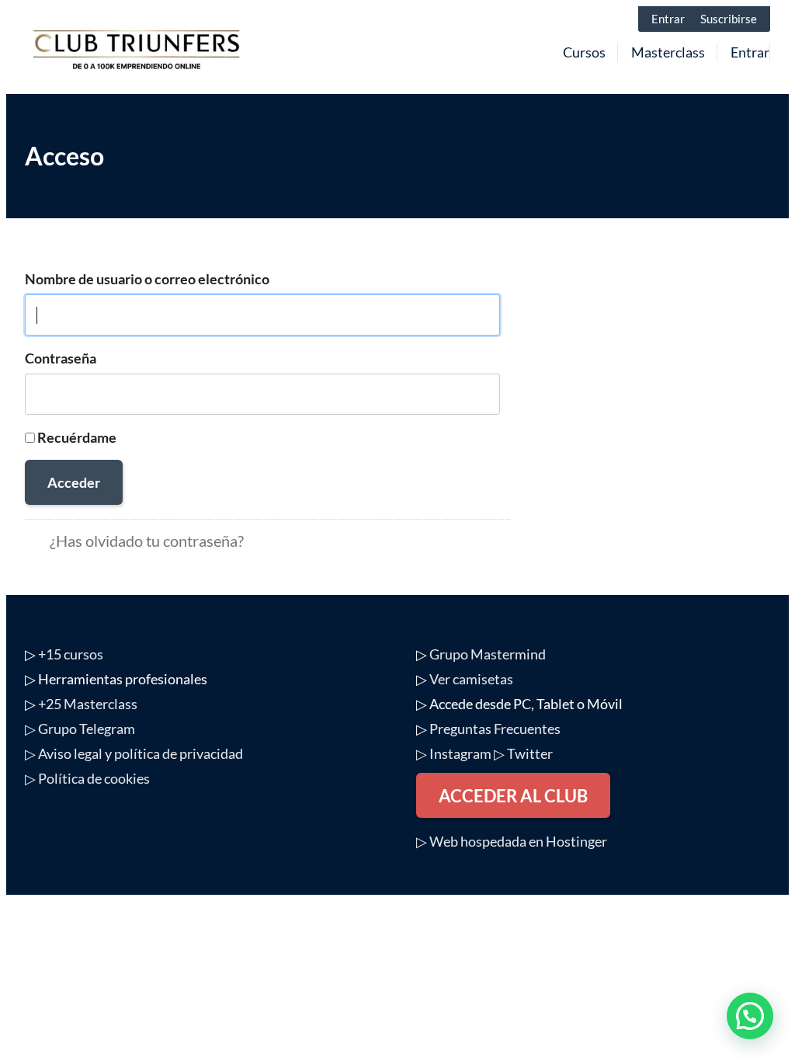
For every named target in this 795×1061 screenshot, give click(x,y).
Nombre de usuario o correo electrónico (147, 278)
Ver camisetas (471, 678)
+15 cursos (70, 654)
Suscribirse (728, 19)
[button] (750, 1016)
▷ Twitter (523, 753)
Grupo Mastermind (487, 654)
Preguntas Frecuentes (495, 728)
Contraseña (60, 358)
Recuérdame (76, 437)
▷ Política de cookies (87, 778)
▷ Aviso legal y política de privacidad (134, 753)
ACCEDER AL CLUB (513, 795)
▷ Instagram (453, 753)
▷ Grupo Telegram (80, 728)
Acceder (73, 482)
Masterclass (668, 52)
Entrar (668, 19)
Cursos (584, 52)
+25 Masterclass (87, 703)
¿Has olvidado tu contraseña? (147, 540)
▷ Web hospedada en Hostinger (511, 841)
